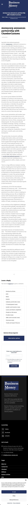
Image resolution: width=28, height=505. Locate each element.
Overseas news (10, 320)
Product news (9, 315)
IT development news (12, 304)
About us (3, 464)
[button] (26, 480)
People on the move (11, 312)
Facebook (7, 432)
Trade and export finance (13, 323)
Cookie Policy (9, 503)
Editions (3, 472)
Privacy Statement (16, 503)
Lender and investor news (13, 307)
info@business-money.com (10, 455)
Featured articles (10, 291)
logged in (10, 283)
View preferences (14, 499)
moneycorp (9, 44)
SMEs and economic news (13, 317)
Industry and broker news (13, 302)
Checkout (4, 469)
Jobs (7, 294)
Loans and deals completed (13, 309)
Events (8, 299)
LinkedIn (7, 436)
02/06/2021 (4, 37)
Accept (14, 492)
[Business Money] (14, 4)
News (6, 17)
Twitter (7, 429)
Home (3, 17)
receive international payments (11, 156)
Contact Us (4, 466)
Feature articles (5, 474)
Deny (14, 495)
